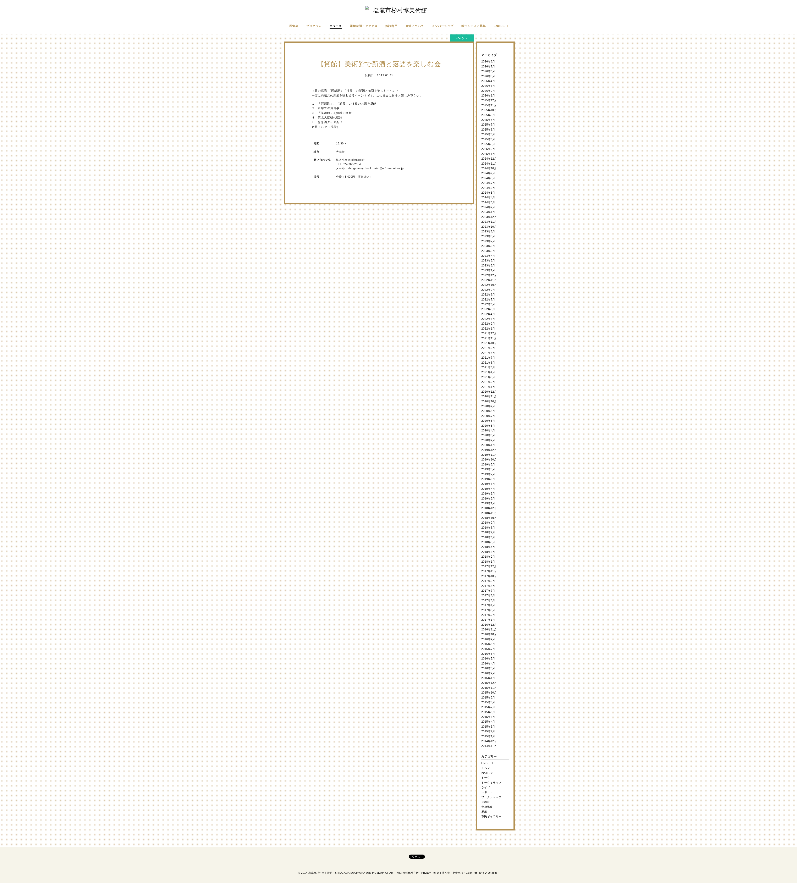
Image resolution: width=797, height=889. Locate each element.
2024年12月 (489, 158)
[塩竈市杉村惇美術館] (398, 10)
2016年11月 (489, 629)
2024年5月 (488, 192)
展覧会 (293, 26)
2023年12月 (489, 217)
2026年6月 (488, 71)
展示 (484, 811)
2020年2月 (488, 440)
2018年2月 (488, 556)
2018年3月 (488, 551)
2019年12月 (489, 450)
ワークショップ (491, 797)
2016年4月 (488, 663)
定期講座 (487, 806)
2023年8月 (488, 236)
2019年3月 (488, 493)
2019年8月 (488, 469)
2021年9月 (488, 347)
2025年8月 (488, 119)
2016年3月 (488, 668)
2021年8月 (488, 352)
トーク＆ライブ (491, 782)
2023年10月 (489, 226)
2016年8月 (488, 644)
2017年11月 (489, 571)
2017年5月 (488, 600)
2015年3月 (488, 726)
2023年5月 (488, 251)
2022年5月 (488, 309)
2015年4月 (488, 721)
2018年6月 (488, 537)
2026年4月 (488, 81)
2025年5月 (488, 134)
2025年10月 (489, 110)
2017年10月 (489, 576)
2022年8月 (488, 294)
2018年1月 (488, 561)
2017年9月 (488, 580)
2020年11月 (489, 396)
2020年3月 (488, 435)
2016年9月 (488, 639)
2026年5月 (488, 76)
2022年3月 (488, 318)
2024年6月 (488, 187)
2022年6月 (488, 304)
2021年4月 (488, 372)
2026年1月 (488, 95)
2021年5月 (488, 367)
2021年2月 (488, 381)
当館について (415, 26)
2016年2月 (488, 673)
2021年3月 (488, 377)
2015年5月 (488, 716)
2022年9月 (488, 289)
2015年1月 (488, 736)
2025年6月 (488, 129)
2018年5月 (488, 542)
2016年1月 (488, 678)
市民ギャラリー (491, 816)
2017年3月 (488, 610)
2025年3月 (488, 144)
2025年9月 (488, 115)
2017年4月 (488, 605)
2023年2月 (488, 265)
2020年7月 (488, 416)
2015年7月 (488, 707)
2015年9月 (488, 697)
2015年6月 (488, 712)
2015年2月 (488, 731)
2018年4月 (488, 546)
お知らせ (487, 772)
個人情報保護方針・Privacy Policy (418, 872)
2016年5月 (488, 658)
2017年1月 (488, 619)
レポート (487, 792)
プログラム (314, 26)
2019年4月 (488, 488)
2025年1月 (488, 153)
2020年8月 (488, 411)
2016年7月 (488, 649)
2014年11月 (489, 745)
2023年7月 (488, 241)
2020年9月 (488, 406)
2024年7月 (488, 182)
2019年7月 (488, 474)
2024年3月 (488, 202)
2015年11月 (489, 687)
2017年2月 (488, 615)
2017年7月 (488, 590)
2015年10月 (489, 692)
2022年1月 (488, 328)
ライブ (485, 787)
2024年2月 (488, 207)
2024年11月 (489, 163)
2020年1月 (488, 445)
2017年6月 (488, 595)
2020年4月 (488, 430)
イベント (487, 767)
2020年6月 (488, 420)
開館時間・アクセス (364, 26)
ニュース (336, 26)
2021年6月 (488, 362)
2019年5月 (488, 483)
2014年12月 (489, 741)
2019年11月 (489, 454)
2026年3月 (488, 85)
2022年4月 (488, 314)
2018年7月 (488, 532)
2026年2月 (488, 90)
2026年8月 (488, 61)
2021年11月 (489, 338)
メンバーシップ (442, 26)
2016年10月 (489, 634)
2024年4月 (488, 197)
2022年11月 (489, 280)
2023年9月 (488, 231)
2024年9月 (488, 173)
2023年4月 (488, 255)
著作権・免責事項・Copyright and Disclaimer (470, 872)
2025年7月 (488, 124)
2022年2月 (488, 323)
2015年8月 (488, 702)
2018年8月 (488, 527)
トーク (485, 777)
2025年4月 (488, 139)
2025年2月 (488, 148)
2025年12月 (489, 100)
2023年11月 (489, 221)
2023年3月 (488, 260)
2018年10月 (489, 517)
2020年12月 (489, 391)
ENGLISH (501, 26)
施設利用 (391, 26)
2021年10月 (489, 343)
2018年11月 (489, 513)
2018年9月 (488, 522)
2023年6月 (488, 246)
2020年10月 (489, 401)
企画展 (485, 802)
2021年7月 (488, 357)
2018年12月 (489, 508)
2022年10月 (489, 284)
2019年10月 (489, 459)
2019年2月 (488, 498)
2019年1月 (488, 503)
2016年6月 (488, 653)
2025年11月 (489, 105)
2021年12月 (489, 333)
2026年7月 (488, 66)
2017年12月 (489, 566)
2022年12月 (489, 275)
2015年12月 (489, 682)
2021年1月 (488, 386)
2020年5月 (488, 425)
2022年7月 (488, 299)
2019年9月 (488, 464)
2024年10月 (489, 168)
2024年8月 (488, 178)
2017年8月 (488, 585)
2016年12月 (489, 624)
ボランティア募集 (473, 26)
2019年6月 (488, 479)
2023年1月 (488, 270)
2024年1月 (488, 212)
